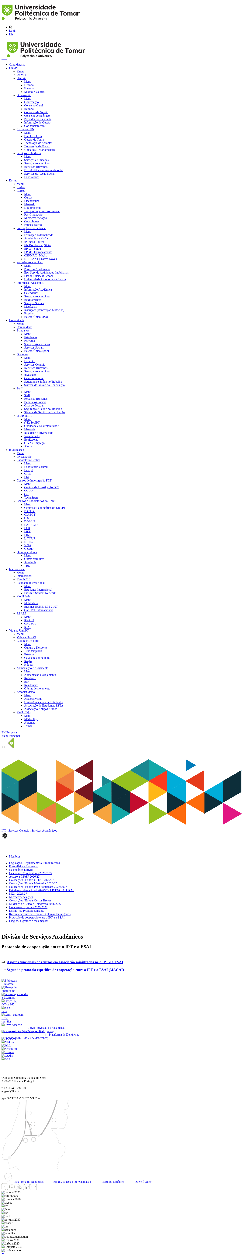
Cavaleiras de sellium (37, 657)
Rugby (28, 661)
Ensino (13, 180)
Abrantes (29, 722)
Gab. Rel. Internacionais (38, 610)
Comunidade (16, 320)
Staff (19, 388)
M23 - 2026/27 (18, 893)
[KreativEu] (9, 1048)
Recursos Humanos (35, 166)
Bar (26, 681)
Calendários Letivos (21, 869)
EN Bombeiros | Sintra (37, 245)
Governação (24, 95)
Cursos (21, 190)
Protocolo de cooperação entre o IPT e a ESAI (36, 917)
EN (11, 34)
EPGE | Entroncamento (38, 252)
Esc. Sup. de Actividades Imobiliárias (46, 272)
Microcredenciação (35, 218)
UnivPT (14, 68)
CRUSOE (30, 623)
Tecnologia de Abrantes (38, 143)
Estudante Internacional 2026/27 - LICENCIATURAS (41, 890)
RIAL (27, 627)
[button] (3, 1253)
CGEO (28, 490)
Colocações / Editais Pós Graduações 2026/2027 (38, 886)
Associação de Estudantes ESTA (43, 705)
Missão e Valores (34, 91)
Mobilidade (23, 596)
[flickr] (33, 1189)
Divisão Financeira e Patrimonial (43, 170)
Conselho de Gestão (36, 112)
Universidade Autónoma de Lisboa (45, 279)
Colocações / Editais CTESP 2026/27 (31, 880)
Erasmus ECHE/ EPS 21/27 (41, 606)
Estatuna (29, 654)
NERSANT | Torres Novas (40, 258)
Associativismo (26, 691)
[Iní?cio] (41, 20)
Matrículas (30, 306)
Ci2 (26, 494)
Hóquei (28, 664)
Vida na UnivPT (19, 630)
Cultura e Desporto (28, 640)
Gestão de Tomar (34, 139)
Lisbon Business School (38, 276)
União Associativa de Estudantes (43, 702)
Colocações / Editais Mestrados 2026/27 (33, 883)
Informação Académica (30, 282)
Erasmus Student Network (40, 593)
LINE (27, 535)
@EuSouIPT (24, 415)
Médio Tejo (23, 712)
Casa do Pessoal (33, 378)
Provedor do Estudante (37, 119)
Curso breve (31, 221)
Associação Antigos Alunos (40, 709)
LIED (27, 531)
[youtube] (19, 1189)
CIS (26, 518)
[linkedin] (26, 1189)
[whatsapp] (40, 1189)
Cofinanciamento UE (37, 125)
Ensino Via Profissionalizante (26, 910)
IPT (4, 58)
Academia (30, 562)
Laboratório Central (28, 460)
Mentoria (29, 429)
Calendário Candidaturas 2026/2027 (30, 873)
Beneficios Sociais (35, 402)
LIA (26, 477)
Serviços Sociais (34, 303)
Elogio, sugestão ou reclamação (72, 1181)
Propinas (29, 313)
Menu (20, 71)
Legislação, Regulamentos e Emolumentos (34, 863)
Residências (31, 685)
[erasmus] (8, 1052)
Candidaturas (17, 64)
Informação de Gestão (37, 122)
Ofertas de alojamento (37, 688)
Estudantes (23, 330)
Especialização (33, 224)
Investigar (30, 374)
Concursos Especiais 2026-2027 (28, 907)
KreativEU (23, 579)
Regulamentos (32, 299)
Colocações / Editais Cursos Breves (30, 900)
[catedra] (7, 1055)
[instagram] (12, 1189)
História (21, 78)
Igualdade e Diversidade (38, 432)
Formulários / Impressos (23, 866)
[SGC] (6, 1045)
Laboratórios (31, 177)
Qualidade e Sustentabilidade (41, 426)
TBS (27, 565)
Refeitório (30, 678)
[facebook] (5, 1189)
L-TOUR (30, 538)
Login (12, 30)
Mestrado (29, 204)
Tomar (28, 726)
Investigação (16, 449)
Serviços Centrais (34, 364)
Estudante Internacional (31, 582)
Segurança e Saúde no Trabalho (43, 381)
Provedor (29, 340)
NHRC (28, 541)
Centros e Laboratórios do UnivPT (37, 501)
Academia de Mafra (36, 238)
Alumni (28, 446)
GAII (27, 473)
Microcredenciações (21, 897)
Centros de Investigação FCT (34, 480)
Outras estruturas (27, 552)
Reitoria (29, 108)
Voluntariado (32, 436)
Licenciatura (31, 200)
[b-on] (6, 1059)
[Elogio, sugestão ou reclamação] (12, 1024)
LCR (27, 528)
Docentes (22, 354)
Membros (14, 856)
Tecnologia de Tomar (37, 146)
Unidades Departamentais (39, 149)
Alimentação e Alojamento (32, 668)
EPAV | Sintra (32, 248)
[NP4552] (8, 1042)
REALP (21, 613)
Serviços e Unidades (29, 153)
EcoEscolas (31, 439)
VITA (27, 545)
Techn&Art (31, 497)
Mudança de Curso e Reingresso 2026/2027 (35, 903)
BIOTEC (29, 511)
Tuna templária (33, 651)
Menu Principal (11, 735)
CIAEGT (30, 514)
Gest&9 (28, 548)
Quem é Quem (143, 1181)
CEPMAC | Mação (35, 255)
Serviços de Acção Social (39, 173)
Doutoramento (32, 207)
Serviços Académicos (37, 163)
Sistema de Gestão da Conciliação (44, 385)
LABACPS (31, 524)
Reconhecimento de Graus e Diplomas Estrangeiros (40, 914)
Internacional (17, 569)
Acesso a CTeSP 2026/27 (24, 876)
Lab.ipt (28, 470)
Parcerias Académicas (30, 262)
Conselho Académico (37, 115)
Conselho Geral (33, 105)
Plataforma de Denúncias (28, 1181)
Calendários (31, 293)
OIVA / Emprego (34, 443)
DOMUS (29, 521)
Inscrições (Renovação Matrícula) (44, 310)
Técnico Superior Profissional (42, 211)
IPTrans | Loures (34, 241)
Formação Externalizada (31, 228)
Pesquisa (11, 732)
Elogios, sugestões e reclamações (28, 920)
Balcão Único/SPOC (36, 316)
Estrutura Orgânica (112, 1181)
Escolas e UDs (25, 129)
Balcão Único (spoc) (36, 351)
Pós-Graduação (33, 214)
